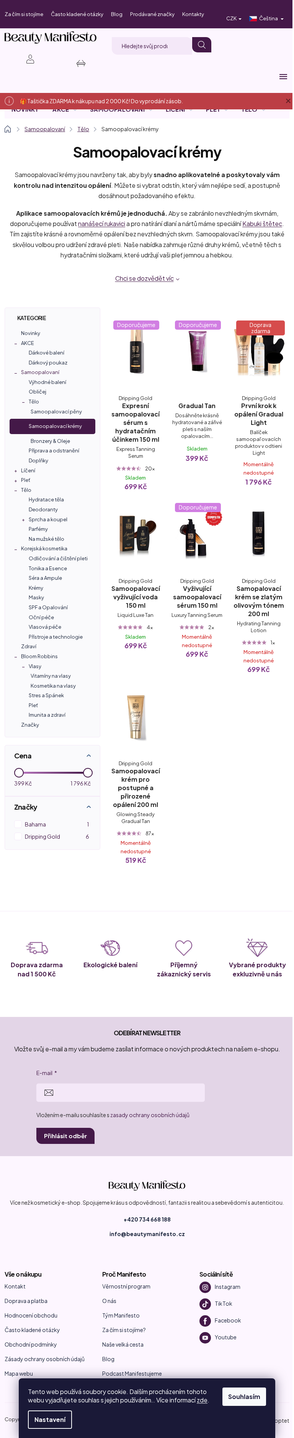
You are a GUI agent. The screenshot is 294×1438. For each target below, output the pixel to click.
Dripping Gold (57, 836)
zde (202, 1400)
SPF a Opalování (48, 607)
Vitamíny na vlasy (51, 676)
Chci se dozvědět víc (144, 278)
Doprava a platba (26, 1300)
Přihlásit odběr (65, 1135)
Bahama (57, 824)
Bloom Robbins (39, 656)
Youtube (226, 1336)
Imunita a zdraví (47, 715)
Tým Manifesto (121, 1315)
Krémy (36, 588)
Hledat (201, 44)
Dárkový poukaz (48, 363)
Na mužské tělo (46, 539)
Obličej (37, 392)
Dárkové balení (46, 353)
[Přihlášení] (26, 59)
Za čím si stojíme (24, 14)
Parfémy (38, 529)
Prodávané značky (152, 14)
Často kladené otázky (77, 14)
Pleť (25, 480)
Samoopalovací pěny (56, 411)
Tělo (34, 402)
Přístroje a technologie (56, 637)
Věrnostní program (126, 1286)
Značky (30, 725)
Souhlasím (244, 1396)
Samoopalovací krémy (55, 426)
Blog (116, 14)
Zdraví (28, 646)
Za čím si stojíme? (124, 1329)
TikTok (223, 1303)
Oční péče (41, 617)
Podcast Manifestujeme (132, 1373)
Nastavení (49, 1419)
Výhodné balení (47, 382)
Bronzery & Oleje (50, 441)
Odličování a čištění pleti (58, 558)
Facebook (228, 1319)
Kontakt (15, 1286)
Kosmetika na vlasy (53, 686)
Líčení (28, 470)
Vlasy (35, 666)
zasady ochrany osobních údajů (149, 1114)
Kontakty (193, 14)
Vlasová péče (45, 627)
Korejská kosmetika (44, 548)
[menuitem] (25, 109)
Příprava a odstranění (54, 450)
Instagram (227, 1286)
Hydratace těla (46, 499)
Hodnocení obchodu (31, 1315)
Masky (36, 597)
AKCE (27, 343)
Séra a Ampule (45, 578)
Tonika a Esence (48, 568)
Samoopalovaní (40, 372)
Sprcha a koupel (48, 519)
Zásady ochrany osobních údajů (45, 1358)
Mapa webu (19, 1373)
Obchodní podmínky (31, 1344)
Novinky (30, 333)
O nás (109, 1300)
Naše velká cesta (123, 1344)
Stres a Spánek (46, 695)
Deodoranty (43, 509)
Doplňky (38, 460)
